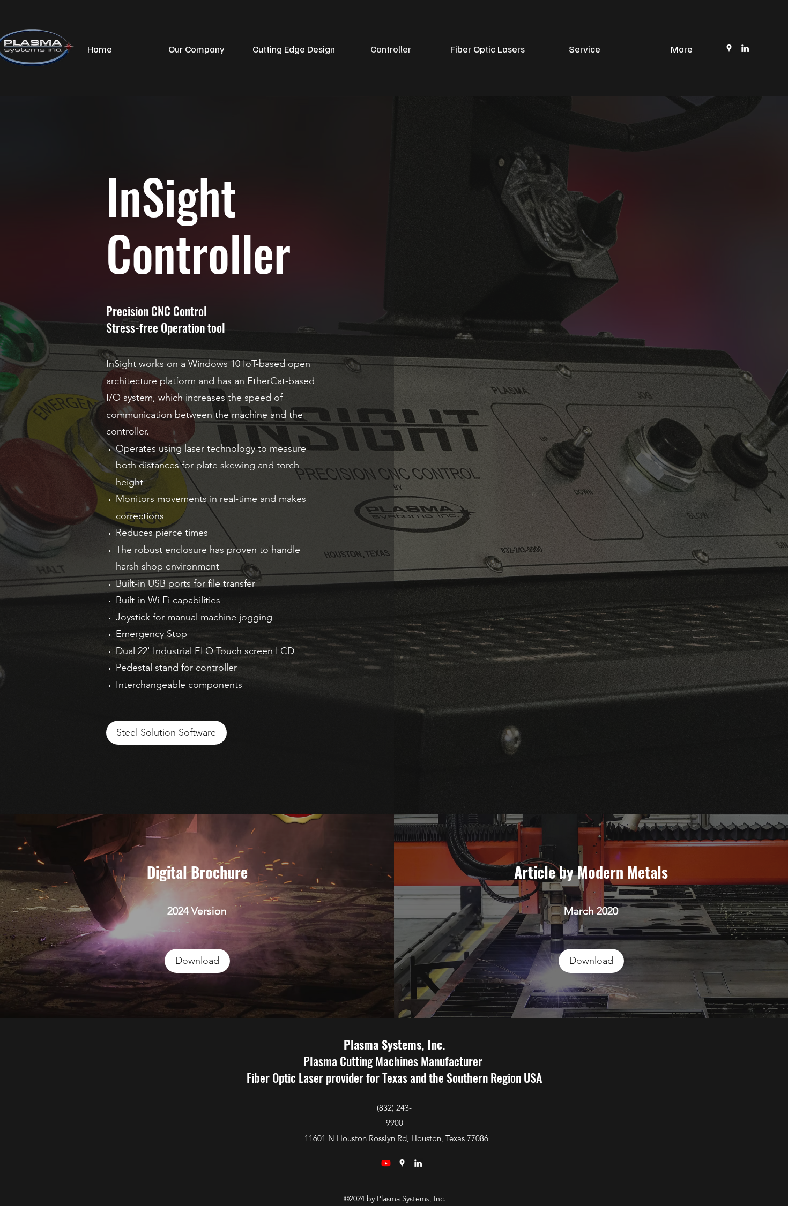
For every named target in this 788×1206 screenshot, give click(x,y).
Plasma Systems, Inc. (394, 1044)
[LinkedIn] (745, 48)
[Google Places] (402, 1163)
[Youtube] (386, 1163)
